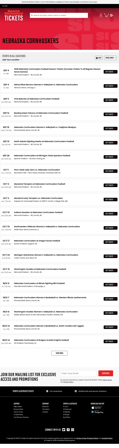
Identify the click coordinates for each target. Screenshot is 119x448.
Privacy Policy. (69, 382)
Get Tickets (109, 72)
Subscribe (105, 373)
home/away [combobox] (110, 58)
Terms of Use (107, 380)
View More (59, 353)
